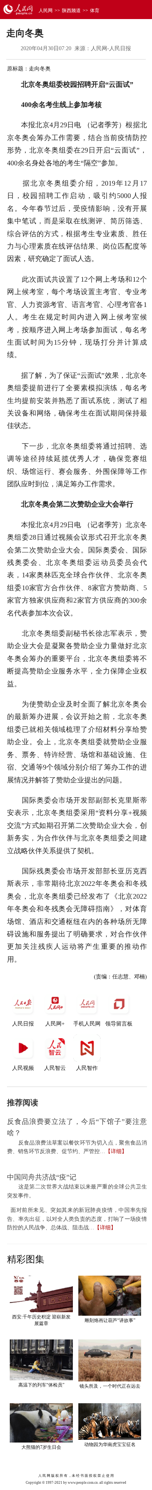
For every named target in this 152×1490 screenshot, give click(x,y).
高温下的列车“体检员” (41, 1385)
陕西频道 (71, 10)
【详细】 (116, 1151)
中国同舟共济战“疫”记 (41, 1177)
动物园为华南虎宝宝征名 (110, 1444)
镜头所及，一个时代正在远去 (110, 1386)
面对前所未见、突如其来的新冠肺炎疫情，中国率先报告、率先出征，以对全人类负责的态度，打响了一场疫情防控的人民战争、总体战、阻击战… (77, 1219)
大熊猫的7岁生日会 (41, 1447)
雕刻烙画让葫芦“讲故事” (110, 1320)
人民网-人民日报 (111, 48)
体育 (94, 10)
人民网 (46, 10)
